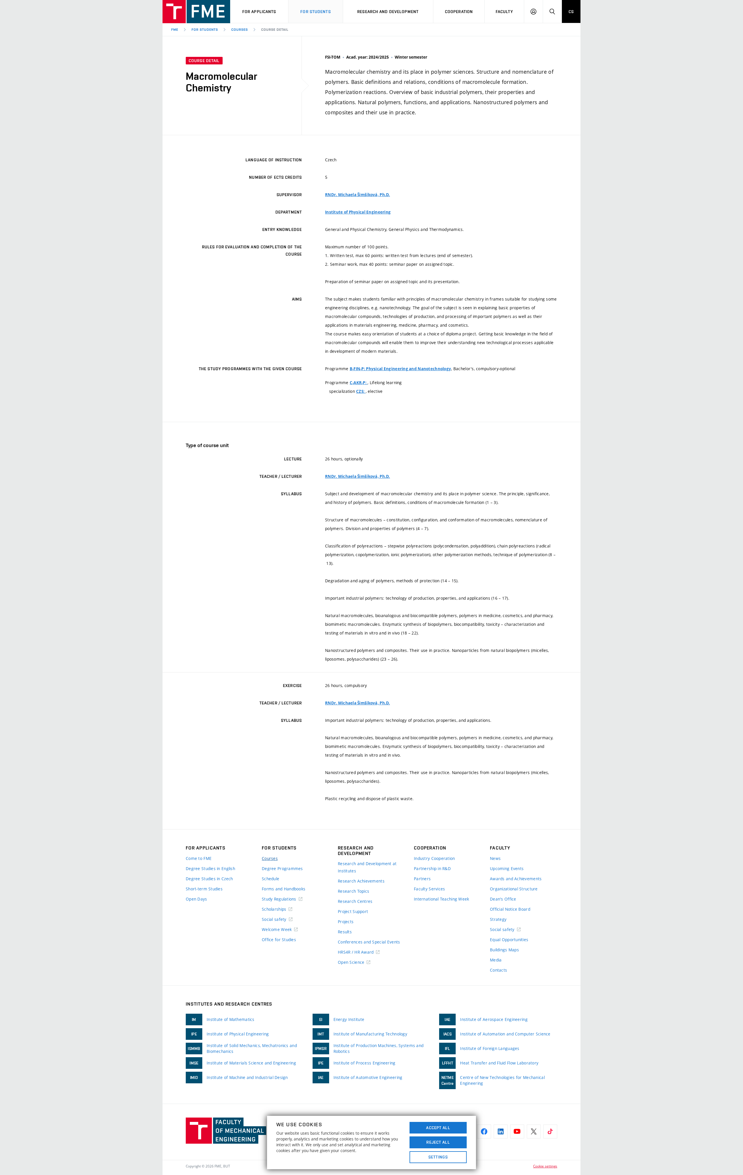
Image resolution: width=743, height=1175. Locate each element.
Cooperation (459, 11)
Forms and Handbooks (283, 889)
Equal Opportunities (509, 939)
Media (496, 960)
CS (571, 11)
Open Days (196, 899)
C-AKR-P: (359, 382)
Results (345, 931)
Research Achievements (361, 881)
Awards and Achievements (516, 878)
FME (174, 30)
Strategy (498, 919)
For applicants (259, 11)
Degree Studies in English (210, 868)
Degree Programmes (282, 868)
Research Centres (355, 901)
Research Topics (353, 891)
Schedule (270, 878)
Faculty (504, 11)
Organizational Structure (514, 889)
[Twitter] (534, 1131)
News (495, 858)
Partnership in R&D (432, 868)
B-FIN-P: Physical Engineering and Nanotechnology (400, 368)
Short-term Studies (204, 889)
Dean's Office (503, 899)
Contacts (498, 970)
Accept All (438, 1127)
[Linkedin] (501, 1131)
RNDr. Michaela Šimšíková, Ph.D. (357, 194)
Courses (239, 30)
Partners (422, 878)
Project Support (353, 911)
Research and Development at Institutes (367, 867)
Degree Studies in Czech (209, 878)
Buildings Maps (504, 949)
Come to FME (199, 858)
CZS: (360, 391)
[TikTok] (550, 1131)
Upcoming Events (507, 868)
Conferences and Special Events (369, 942)
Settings (438, 1157)
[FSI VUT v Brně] (196, 11)
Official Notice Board (510, 909)
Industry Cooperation (434, 858)
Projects (346, 921)
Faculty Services (429, 889)
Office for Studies (279, 939)
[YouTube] (517, 1131)
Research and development (388, 11)
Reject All (438, 1142)
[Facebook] (484, 1131)
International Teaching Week (441, 899)
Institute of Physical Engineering (358, 212)
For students (315, 11)
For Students (205, 30)
